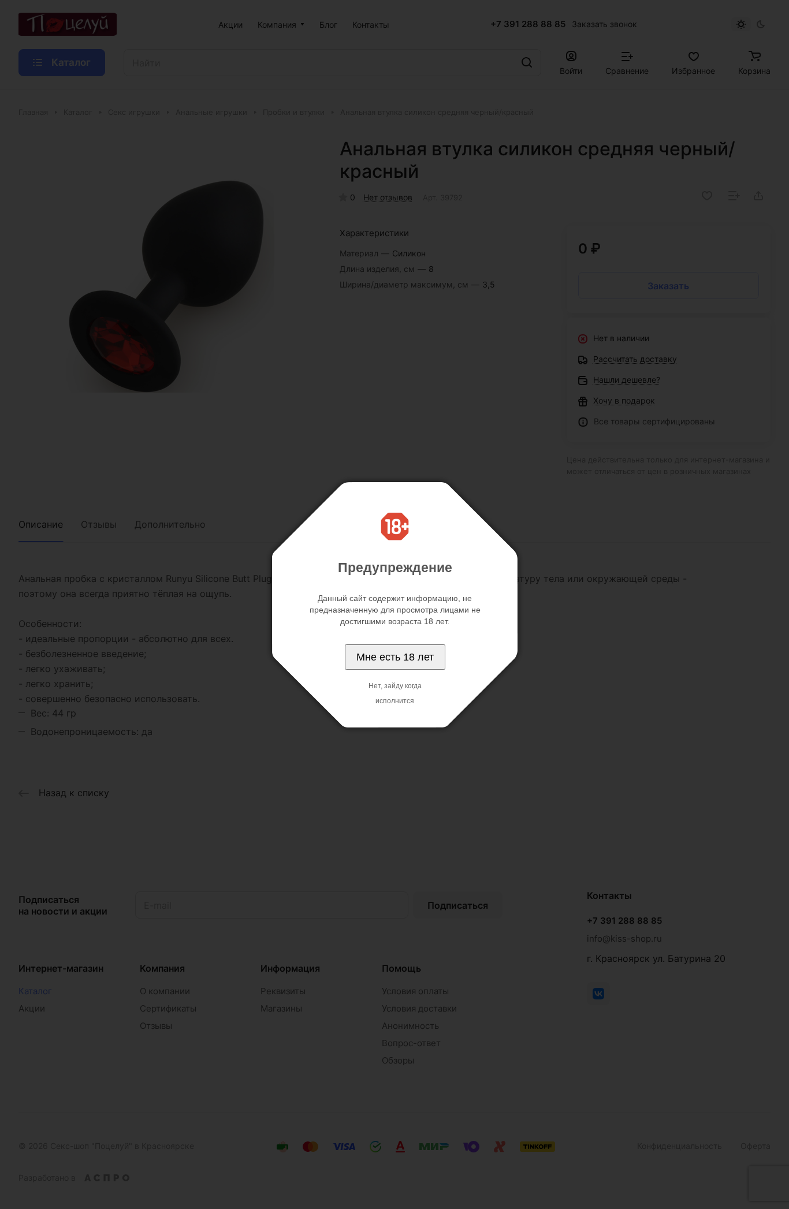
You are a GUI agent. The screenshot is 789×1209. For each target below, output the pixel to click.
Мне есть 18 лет (395, 657)
